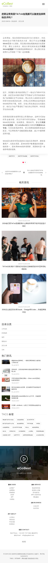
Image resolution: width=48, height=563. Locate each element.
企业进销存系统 (40, 435)
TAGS (11, 558)
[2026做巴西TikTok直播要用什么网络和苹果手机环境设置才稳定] (24, 202)
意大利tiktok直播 (17, 427)
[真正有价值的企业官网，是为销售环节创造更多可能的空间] (6, 389)
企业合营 (36, 506)
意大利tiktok (30, 419)
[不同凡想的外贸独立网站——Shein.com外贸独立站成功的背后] (6, 379)
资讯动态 (12, 519)
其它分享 (21, 21)
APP (12, 497)
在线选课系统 (20, 419)
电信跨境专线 (36, 488)
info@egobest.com (28, 535)
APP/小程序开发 (36, 495)
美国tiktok (12, 156)
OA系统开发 (12, 431)
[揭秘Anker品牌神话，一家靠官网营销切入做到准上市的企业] (6, 362)
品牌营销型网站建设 (28, 435)
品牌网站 (12, 490)
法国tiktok (17, 435)
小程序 (12, 495)
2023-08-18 (6, 21)
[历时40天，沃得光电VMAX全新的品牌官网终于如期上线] (6, 373)
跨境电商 (4, 333)
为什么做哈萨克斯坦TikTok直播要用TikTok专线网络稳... (35, 173)
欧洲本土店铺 (36, 490)
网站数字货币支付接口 (8, 419)
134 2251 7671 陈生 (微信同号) (28, 533)
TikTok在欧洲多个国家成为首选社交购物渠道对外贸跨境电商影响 (24, 267)
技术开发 (36, 508)
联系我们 (12, 524)
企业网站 (31, 431)
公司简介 (12, 517)
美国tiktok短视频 (22, 156)
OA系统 (38, 423)
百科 (3, 350)
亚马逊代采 (36, 492)
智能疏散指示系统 (33, 558)
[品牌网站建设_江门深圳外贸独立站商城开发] (8, 4)
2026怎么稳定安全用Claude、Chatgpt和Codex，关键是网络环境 (24, 311)
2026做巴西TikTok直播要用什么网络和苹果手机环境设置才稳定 (24, 224)
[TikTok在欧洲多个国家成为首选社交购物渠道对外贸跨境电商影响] (24, 246)
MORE (24, 541)
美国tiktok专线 (34, 156)
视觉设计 (4, 341)
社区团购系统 (22, 431)
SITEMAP (17, 558)
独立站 (4, 431)
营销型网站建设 (40, 431)
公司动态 (4, 329)
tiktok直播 (30, 423)
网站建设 (36, 497)
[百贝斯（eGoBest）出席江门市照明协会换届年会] (6, 406)
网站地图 (24, 558)
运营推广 (12, 488)
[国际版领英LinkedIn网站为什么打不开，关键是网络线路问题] (6, 398)
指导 (3, 337)
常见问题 (12, 522)
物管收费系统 (35, 427)
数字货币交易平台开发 (8, 423)
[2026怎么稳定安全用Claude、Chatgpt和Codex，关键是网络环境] (24, 289)
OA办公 (27, 427)
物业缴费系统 (20, 423)
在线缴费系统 (6, 427)
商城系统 (12, 492)
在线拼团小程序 (6, 435)
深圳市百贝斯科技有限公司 (20, 554)
